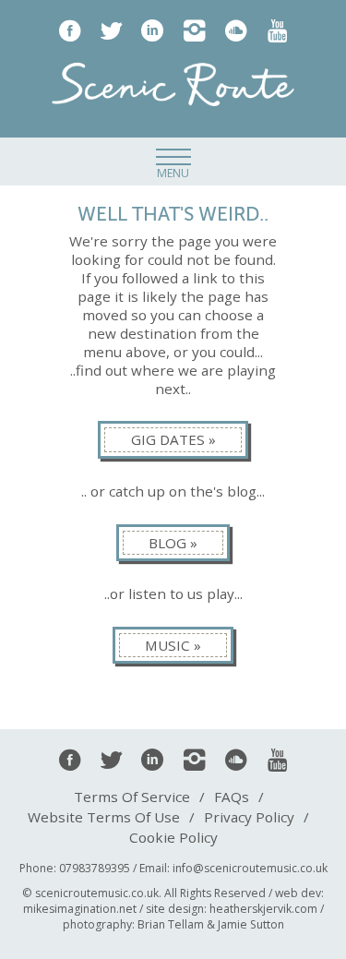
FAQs (231, 796)
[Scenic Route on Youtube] (277, 29)
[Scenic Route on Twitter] (111, 29)
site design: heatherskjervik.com (231, 909)
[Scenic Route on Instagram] (194, 29)
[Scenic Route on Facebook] (70, 29)
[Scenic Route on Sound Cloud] (236, 29)
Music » (173, 645)
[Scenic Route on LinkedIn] (153, 29)
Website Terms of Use (104, 817)
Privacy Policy (249, 817)
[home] (173, 85)
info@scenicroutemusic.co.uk (250, 868)
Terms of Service (132, 796)
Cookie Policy (173, 837)
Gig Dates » (173, 439)
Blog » (173, 542)
